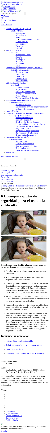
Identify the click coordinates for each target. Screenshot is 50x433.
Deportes (19, 57)
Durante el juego (22, 72)
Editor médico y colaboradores (27, 150)
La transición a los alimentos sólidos (19, 341)
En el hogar (20, 74)
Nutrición (19, 61)
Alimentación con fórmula (30, 39)
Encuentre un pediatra (24, 120)
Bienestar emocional (23, 55)
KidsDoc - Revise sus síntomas (27, 122)
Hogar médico (21, 89)
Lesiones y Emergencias (25, 109)
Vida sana (14, 53)
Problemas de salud (18, 102)
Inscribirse (12, 9)
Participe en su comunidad (26, 94)
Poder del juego (22, 96)
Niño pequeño (21, 44)
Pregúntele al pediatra (24, 128)
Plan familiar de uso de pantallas (28, 126)
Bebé (18, 37)
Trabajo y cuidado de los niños (27, 98)
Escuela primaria (22, 42)
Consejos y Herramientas (20, 115)
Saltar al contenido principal (11, 4)
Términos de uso (12, 418)
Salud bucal (20, 63)
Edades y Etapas (17, 31)
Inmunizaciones (22, 81)
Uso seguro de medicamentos (12, 175)
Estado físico (20, 59)
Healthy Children (7, 186)
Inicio (3, 22)
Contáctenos (10, 411)
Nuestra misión (16, 139)
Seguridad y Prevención (20, 70)
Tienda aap (10, 152)
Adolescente (20, 33)
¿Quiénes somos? (12, 413)
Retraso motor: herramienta (26, 135)
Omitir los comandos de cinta (12, 2)
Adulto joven (21, 35)
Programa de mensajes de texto (27, 131)
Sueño (18, 66)
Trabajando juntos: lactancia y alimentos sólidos (24, 345)
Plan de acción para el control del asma (30, 124)
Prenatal (19, 48)
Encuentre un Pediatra (9, 156)
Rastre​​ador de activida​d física (27, 133)
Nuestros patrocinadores (25, 144)
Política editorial (12, 420)
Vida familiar (16, 85)
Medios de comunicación (25, 92)
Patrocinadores (9, 7)
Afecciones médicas (23, 105)
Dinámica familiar (22, 87)
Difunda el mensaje (23, 148)
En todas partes (21, 79)
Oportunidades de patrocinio (26, 146)
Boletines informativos (24, 118)
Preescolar (19, 46)
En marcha (20, 76)
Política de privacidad (14, 416)
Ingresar (4, 9)
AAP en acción (21, 142)
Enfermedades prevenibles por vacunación (32, 107)
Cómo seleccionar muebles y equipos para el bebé (25, 353)
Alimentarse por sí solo (14, 349)
